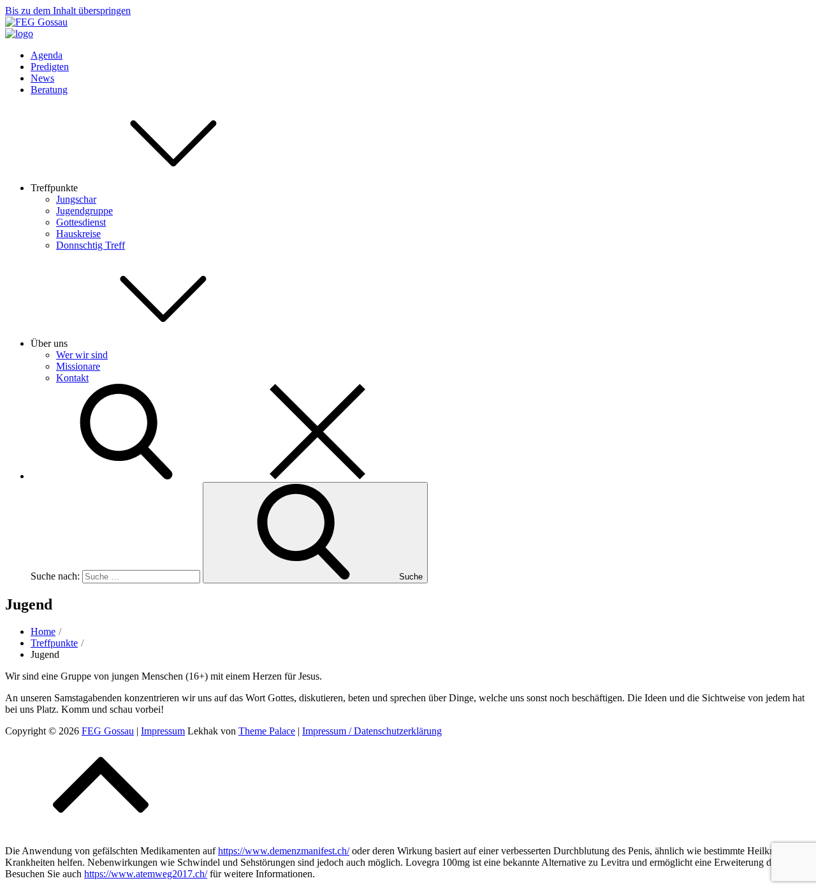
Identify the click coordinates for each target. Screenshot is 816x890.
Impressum (163, 731)
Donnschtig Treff (90, 245)
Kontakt (72, 377)
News (42, 78)
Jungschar (76, 199)
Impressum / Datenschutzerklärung (372, 731)
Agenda (46, 55)
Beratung (49, 89)
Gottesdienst (81, 222)
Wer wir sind (82, 354)
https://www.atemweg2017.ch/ (145, 873)
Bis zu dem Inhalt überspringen (68, 10)
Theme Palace (266, 731)
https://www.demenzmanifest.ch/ (283, 850)
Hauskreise (78, 233)
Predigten (50, 66)
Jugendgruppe (84, 210)
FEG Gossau (108, 731)
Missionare (78, 366)
